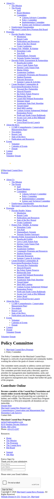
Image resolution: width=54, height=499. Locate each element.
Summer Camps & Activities (28, 82)
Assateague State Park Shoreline (30, 103)
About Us (10, 3)
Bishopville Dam (24, 96)
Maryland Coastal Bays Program (19, 349)
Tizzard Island (22, 106)
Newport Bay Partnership (27, 89)
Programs (10, 32)
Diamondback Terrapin (26, 56)
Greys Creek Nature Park (27, 65)
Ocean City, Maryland (30, 497)
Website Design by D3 (10, 497)
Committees (22, 15)
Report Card (17, 134)
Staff (19, 10)
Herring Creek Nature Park (28, 67)
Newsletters (16, 132)
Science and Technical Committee (36, 25)
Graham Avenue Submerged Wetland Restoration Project (32, 111)
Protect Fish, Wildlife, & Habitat (25, 48)
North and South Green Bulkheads (31, 115)
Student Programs (24, 77)
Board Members (23, 13)
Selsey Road (22, 120)
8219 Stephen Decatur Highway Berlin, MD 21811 (14, 425)
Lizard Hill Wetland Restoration (30, 98)
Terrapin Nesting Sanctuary (28, 58)
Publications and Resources (28, 41)
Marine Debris (23, 70)
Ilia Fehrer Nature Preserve (28, 94)
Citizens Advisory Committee (34, 17)
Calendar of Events (19, 146)
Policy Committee (29, 20)
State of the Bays (19, 137)
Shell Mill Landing (24, 108)
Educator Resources (25, 79)
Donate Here (6, 405)
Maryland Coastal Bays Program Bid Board (30, 29)
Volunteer (16, 144)
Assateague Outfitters (25, 72)
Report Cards (22, 39)
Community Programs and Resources (32, 75)
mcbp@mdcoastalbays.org (12, 422)
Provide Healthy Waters (21, 34)
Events (9, 141)
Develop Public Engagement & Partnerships (30, 60)
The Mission (17, 6)
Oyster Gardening (24, 46)
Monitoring (21, 36)
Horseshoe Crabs (24, 51)
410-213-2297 (13, 429)
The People (16, 8)
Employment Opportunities (23, 27)
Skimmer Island (23, 101)
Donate (15, 148)
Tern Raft (21, 53)
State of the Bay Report (26, 44)
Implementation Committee (33, 22)
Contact (9, 151)
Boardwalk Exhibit (25, 63)
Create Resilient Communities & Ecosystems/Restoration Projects (25, 85)
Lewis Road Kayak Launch (28, 122)
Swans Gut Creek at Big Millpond (31, 118)
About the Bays (12, 125)
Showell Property (24, 91)
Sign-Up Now (7, 489)
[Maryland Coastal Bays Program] (12, 173)
